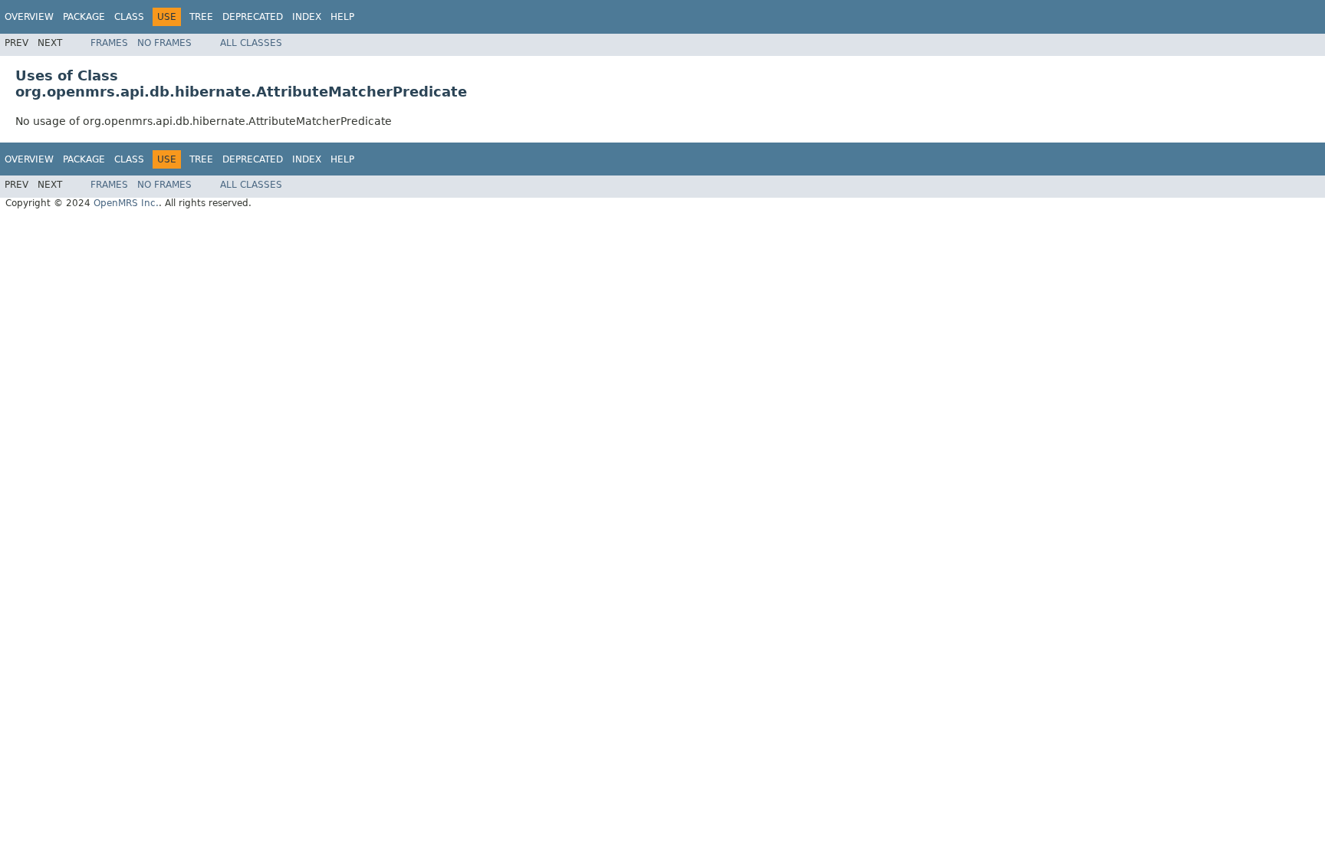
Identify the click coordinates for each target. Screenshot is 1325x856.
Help (342, 16)
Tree (201, 16)
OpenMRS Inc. (126, 203)
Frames (109, 43)
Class (129, 16)
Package (84, 16)
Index (306, 16)
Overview (29, 16)
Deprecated (252, 16)
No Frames (164, 43)
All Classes (251, 43)
